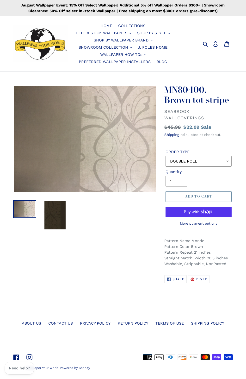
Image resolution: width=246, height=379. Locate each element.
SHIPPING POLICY (207, 323)
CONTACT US (60, 323)
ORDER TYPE (178, 152)
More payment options (198, 223)
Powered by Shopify (75, 368)
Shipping (171, 135)
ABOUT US (31, 323)
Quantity (174, 171)
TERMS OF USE (169, 323)
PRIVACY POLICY (95, 323)
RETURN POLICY (133, 323)
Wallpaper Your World (42, 368)
